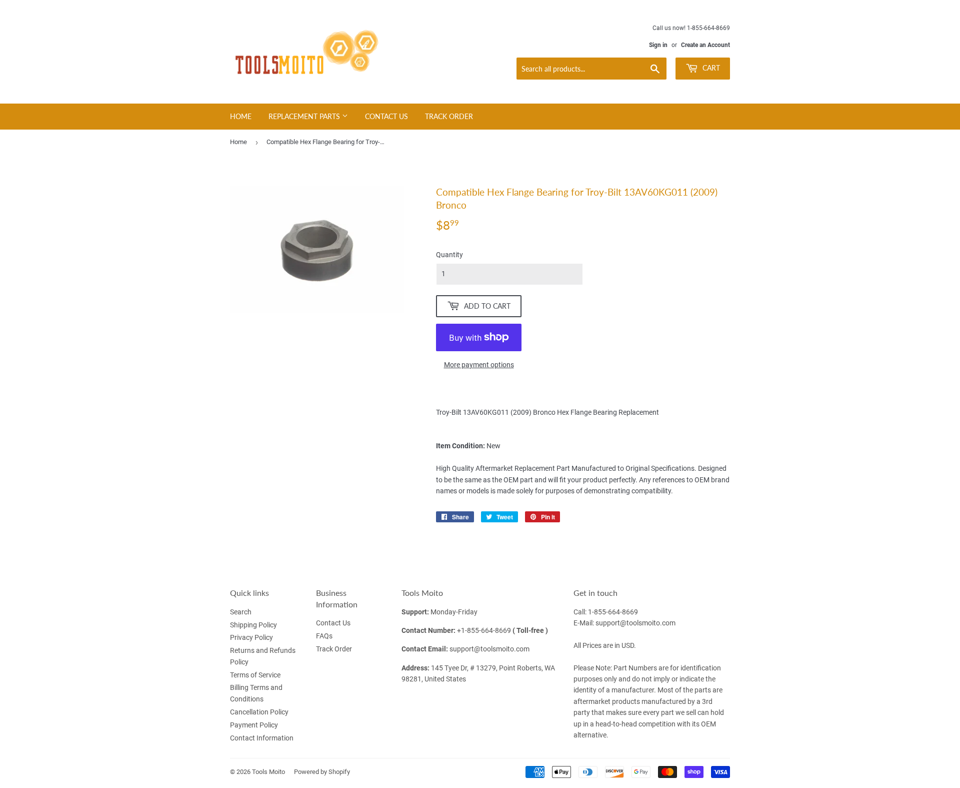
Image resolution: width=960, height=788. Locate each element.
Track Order (449, 116)
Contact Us (386, 116)
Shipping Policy (253, 625)
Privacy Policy (251, 637)
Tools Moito (268, 771)
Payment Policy (254, 725)
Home (241, 116)
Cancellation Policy (259, 712)
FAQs (324, 636)
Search (241, 612)
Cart (710, 68)
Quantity (449, 255)
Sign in (658, 45)
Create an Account (705, 45)
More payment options (479, 365)
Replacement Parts (305, 116)
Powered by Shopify (322, 771)
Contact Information (262, 738)
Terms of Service (255, 675)
